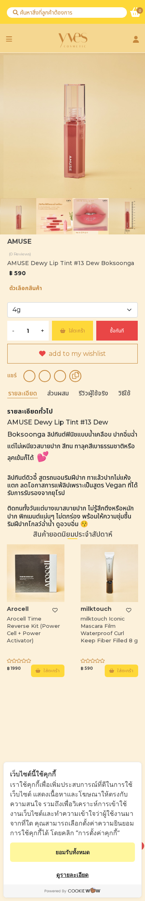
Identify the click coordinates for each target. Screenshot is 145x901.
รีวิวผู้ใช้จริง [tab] (93, 393)
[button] (135, 448)
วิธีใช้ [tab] (124, 393)
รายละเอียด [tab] (22, 393)
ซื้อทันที (117, 331)
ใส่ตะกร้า (77, 331)
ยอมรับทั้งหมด (73, 852)
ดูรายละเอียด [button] (72, 874)
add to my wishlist (77, 353)
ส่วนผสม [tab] (58, 393)
